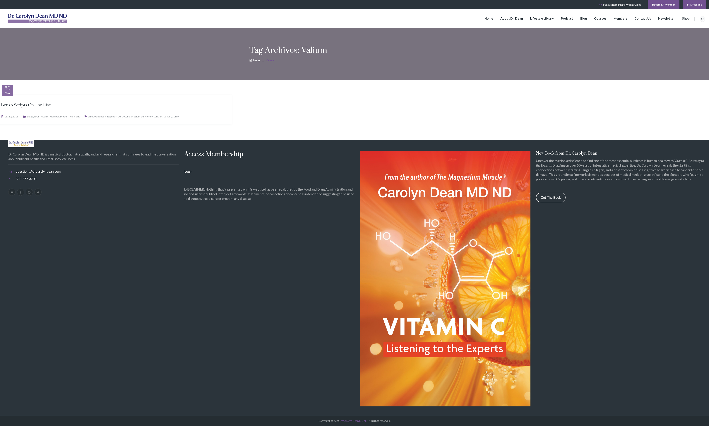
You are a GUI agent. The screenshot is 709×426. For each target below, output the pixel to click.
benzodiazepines (107, 116)
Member (54, 116)
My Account (694, 4)
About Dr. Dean (511, 18)
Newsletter (666, 18)
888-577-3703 (26, 179)
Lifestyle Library (542, 18)
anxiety (92, 116)
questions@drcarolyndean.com (622, 4)
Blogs (30, 116)
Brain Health (41, 116)
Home (488, 18)
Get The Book (551, 197)
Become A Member (663, 4)
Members (620, 18)
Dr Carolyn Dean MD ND (354, 420)
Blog (583, 18)
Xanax (175, 116)
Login (188, 171)
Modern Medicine (70, 116)
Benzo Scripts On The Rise (26, 105)
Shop (686, 18)
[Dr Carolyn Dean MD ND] (37, 18)
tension (158, 116)
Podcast (567, 18)
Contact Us (642, 18)
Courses (600, 18)
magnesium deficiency (140, 116)
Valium (167, 116)
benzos (122, 116)
